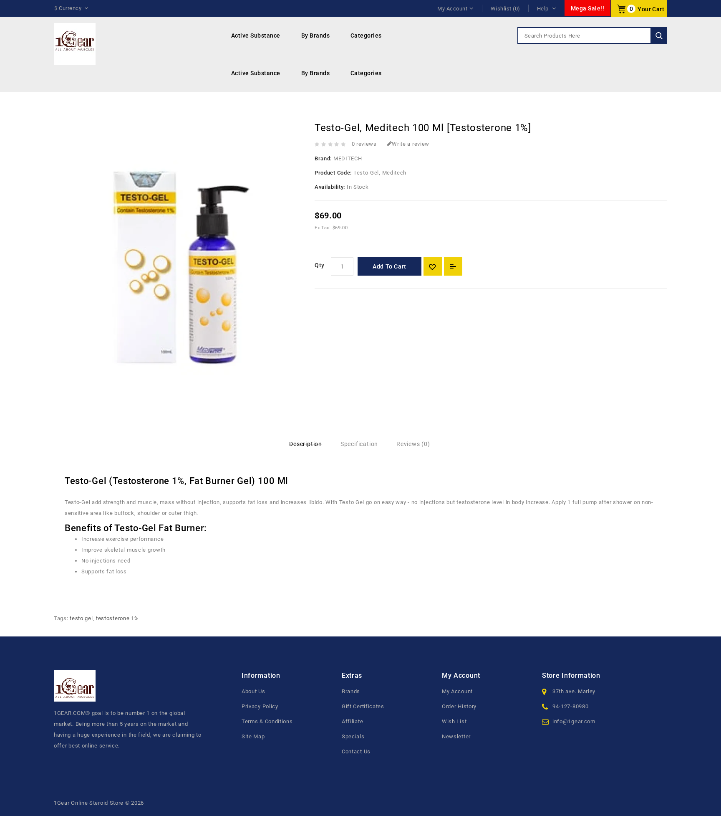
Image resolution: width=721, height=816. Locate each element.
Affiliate (352, 721)
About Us (253, 691)
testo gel (81, 618)
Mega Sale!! (588, 8)
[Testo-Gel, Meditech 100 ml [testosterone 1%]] (178, 261)
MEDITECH (347, 158)
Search (658, 35)
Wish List (454, 721)
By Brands (315, 35)
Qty (320, 265)
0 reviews (364, 144)
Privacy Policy (260, 706)
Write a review (410, 144)
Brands (351, 691)
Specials (353, 736)
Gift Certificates (363, 706)
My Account (457, 691)
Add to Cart (389, 266)
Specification (359, 444)
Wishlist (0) (505, 8)
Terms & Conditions (267, 721)
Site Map (253, 736)
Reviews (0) (413, 444)
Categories (366, 35)
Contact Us (356, 751)
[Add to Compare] (453, 266)
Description (305, 444)
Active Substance (255, 35)
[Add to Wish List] (433, 266)
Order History (459, 706)
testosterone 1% (117, 618)
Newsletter (456, 736)
